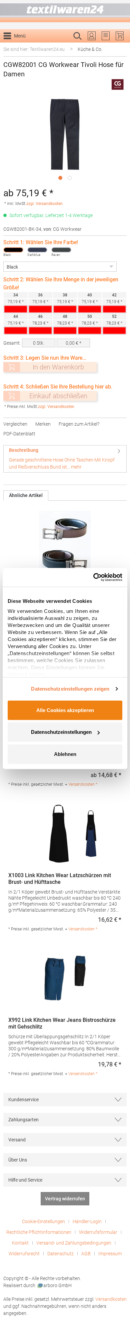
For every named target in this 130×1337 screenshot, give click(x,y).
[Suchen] (119, 47)
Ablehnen (65, 754)
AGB (86, 1253)
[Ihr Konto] (92, 36)
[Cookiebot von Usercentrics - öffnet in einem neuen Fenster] (93, 577)
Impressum (110, 1253)
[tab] (65, 458)
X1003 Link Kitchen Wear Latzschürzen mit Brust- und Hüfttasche (59, 878)
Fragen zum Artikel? (79, 424)
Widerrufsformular (98, 1232)
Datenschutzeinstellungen (61, 732)
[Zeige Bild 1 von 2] (60, 178)
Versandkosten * (82, 784)
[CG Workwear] (118, 84)
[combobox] (58, 47)
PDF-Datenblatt (19, 433)
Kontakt (20, 1243)
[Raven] (61, 250)
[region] (65, 140)
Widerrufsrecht (24, 1253)
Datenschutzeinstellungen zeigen (70, 689)
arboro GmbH (57, 1285)
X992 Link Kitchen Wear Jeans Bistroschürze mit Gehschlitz (62, 1023)
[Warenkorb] (120, 36)
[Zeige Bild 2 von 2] (70, 178)
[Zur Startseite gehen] (65, 11)
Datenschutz (60, 1253)
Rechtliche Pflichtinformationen (38, 1232)
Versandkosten (111, 1299)
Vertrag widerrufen (65, 1198)
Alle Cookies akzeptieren (65, 710)
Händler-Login (87, 1221)
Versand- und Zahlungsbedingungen (73, 1243)
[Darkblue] (37, 250)
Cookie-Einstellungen (43, 1221)
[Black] (13, 250)
